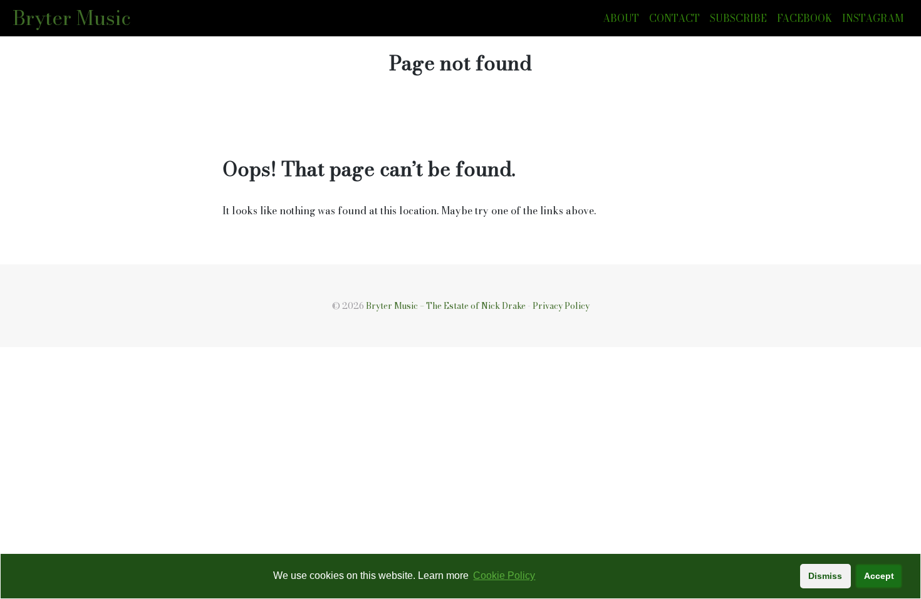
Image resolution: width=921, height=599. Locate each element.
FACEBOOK (804, 18)
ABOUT (621, 18)
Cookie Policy (504, 575)
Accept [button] (879, 576)
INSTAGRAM (872, 18)
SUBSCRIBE (738, 18)
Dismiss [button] (825, 576)
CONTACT (674, 18)
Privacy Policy (561, 306)
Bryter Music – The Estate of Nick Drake (446, 306)
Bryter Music (72, 18)
